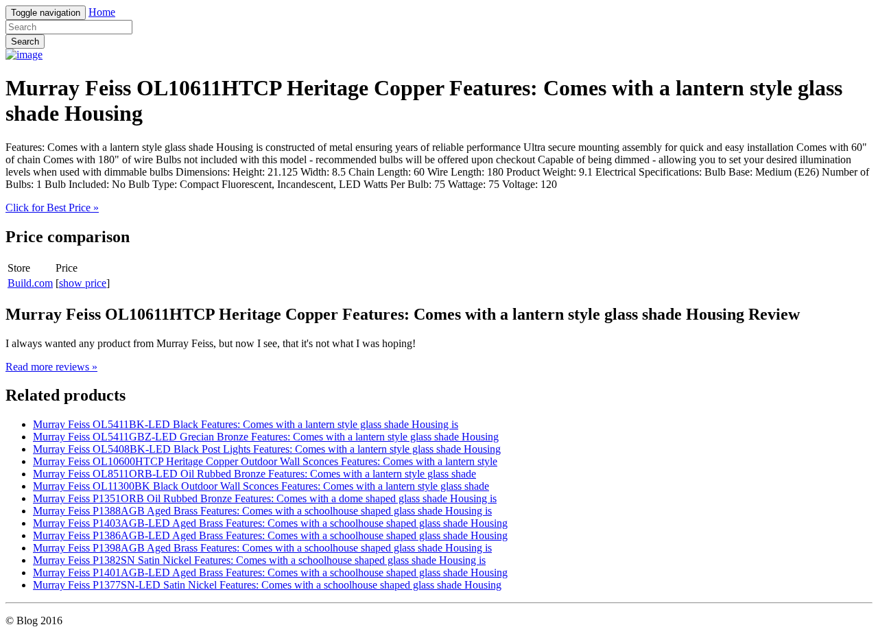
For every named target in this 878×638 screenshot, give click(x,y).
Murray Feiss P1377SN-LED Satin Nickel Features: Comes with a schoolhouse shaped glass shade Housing (267, 585)
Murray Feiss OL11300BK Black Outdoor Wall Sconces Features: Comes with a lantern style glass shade (261, 486)
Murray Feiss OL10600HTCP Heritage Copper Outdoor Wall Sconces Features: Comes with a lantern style (265, 461)
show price (82, 283)
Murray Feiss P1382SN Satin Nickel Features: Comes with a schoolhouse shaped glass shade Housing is (259, 560)
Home (101, 12)
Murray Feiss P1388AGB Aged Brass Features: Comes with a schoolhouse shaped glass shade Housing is (262, 511)
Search (25, 41)
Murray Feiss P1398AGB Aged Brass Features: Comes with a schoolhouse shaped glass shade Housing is (262, 548)
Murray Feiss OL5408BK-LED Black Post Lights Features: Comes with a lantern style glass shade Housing (267, 449)
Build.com (30, 283)
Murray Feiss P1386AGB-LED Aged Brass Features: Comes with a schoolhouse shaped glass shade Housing (270, 535)
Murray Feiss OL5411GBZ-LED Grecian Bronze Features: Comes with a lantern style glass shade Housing (266, 436)
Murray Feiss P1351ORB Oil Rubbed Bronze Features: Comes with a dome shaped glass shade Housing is (265, 498)
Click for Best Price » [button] (52, 207)
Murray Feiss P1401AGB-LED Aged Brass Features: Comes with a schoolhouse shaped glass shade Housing (270, 572)
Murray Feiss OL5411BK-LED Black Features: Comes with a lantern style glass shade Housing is (245, 424)
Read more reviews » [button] (51, 367)
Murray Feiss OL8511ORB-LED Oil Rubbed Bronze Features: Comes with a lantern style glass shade (254, 474)
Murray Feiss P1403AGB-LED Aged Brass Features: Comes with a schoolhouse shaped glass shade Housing (270, 523)
